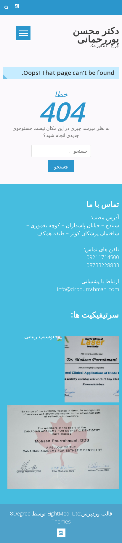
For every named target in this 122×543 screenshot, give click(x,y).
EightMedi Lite (63, 513)
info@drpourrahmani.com (88, 289)
